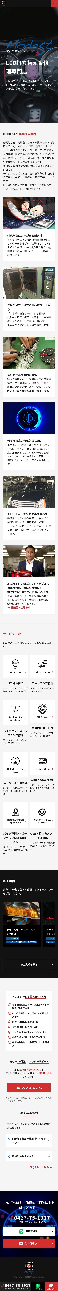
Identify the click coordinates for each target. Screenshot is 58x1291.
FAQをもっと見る (39, 1167)
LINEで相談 (31, 1231)
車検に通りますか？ (23, 1156)
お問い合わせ (51, 1289)
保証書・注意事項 (20, 607)
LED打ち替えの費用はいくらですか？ (29, 1140)
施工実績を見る (29, 964)
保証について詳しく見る (29, 1087)
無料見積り (31, 1243)
